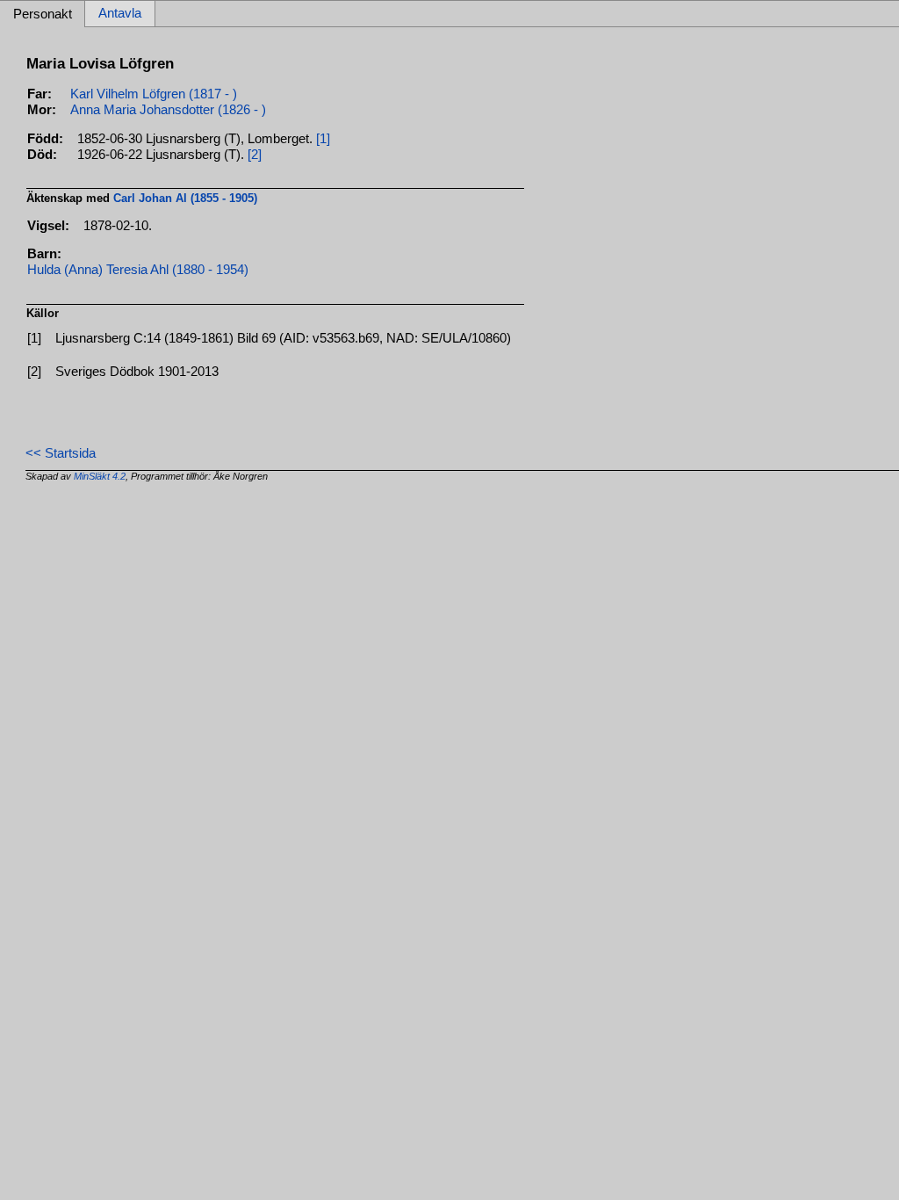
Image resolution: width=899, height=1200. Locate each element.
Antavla (119, 14)
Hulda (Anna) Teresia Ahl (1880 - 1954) (137, 270)
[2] (255, 155)
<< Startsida (60, 453)
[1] (323, 139)
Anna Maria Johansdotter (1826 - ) (168, 110)
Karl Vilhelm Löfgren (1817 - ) (153, 94)
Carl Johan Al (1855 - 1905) (185, 198)
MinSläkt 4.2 (100, 476)
